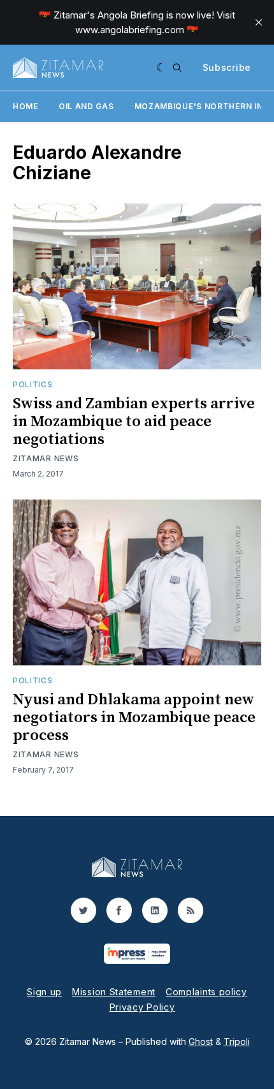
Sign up (44, 991)
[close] (259, 22)
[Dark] (161, 67)
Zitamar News (45, 458)
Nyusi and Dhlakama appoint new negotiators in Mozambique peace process (134, 717)
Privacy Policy (142, 1007)
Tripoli (237, 1041)
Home (25, 106)
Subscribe (227, 67)
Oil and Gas (86, 106)
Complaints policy (206, 991)
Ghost (201, 1041)
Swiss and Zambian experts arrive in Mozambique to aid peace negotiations (134, 421)
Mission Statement (113, 991)
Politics (33, 384)
